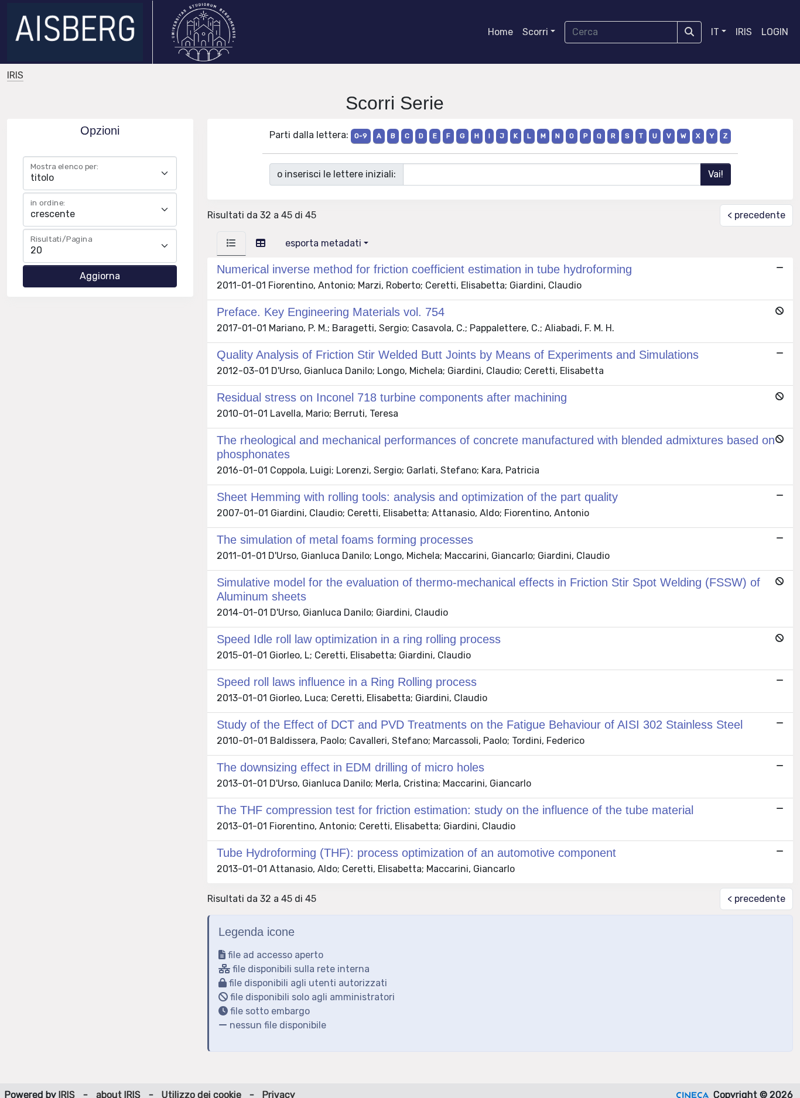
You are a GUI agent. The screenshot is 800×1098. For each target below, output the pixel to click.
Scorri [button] (535, 31)
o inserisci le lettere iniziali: (336, 174)
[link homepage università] (203, 32)
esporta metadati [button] (323, 243)
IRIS (744, 31)
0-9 (360, 136)
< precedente (756, 215)
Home (500, 31)
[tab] (231, 243)
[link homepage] (80, 32)
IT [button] (715, 31)
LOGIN (774, 31)
